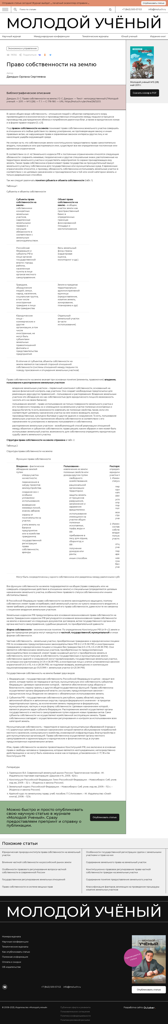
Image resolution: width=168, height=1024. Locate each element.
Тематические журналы (95, 36)
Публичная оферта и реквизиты (75, 1007)
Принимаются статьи (133, 957)
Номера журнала (11, 936)
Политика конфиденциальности (75, 1016)
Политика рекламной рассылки (75, 1020)
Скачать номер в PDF (144, 93)
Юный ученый (129, 36)
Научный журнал (11, 36)
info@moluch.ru (157, 9)
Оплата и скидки (11, 962)
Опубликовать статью (153, 3)
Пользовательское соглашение (75, 1011)
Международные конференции (52, 36)
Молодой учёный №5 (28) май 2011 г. (144, 83)
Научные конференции (15, 941)
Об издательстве (11, 967)
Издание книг (158, 36)
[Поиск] (110, 9)
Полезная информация (15, 957)
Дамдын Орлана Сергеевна (26, 76)
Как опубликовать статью (16, 952)
